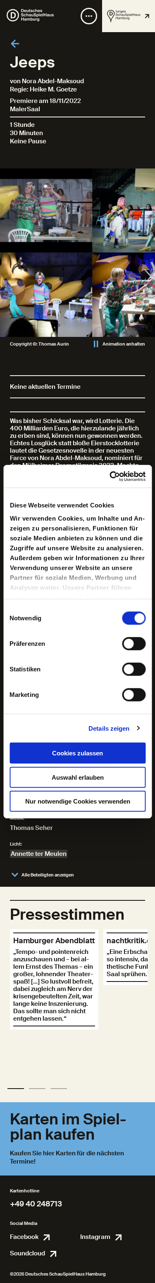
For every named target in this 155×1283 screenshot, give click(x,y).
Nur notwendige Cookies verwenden (77, 801)
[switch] (133, 643)
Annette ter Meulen (39, 854)
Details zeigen (108, 727)
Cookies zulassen (77, 753)
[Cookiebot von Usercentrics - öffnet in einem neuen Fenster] (110, 476)
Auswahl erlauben (78, 777)
